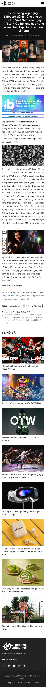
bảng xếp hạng (16, 306)
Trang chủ (6, 312)
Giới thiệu (27, 683)
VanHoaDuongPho (26, 676)
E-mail (12, 295)
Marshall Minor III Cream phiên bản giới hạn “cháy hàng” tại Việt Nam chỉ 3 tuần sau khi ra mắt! (22, 552)
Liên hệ (36, 683)
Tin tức (19, 683)
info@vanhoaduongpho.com (15, 653)
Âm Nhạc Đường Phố (17, 35)
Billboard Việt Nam (33, 306)
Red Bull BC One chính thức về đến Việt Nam (21, 403)
